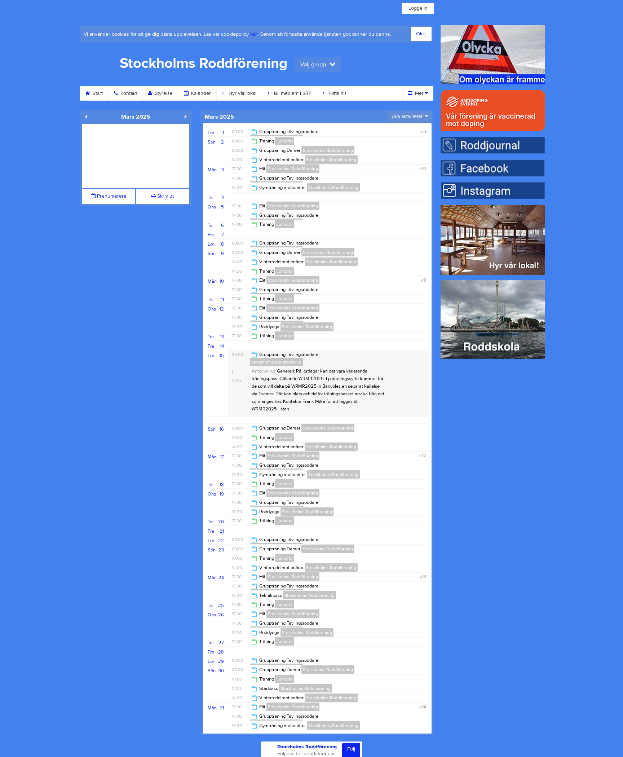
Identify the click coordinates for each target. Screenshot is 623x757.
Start (97, 93)
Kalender (200, 93)
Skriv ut (165, 196)
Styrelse (163, 93)
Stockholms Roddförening (328, 150)
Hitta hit (337, 93)
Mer (419, 93)
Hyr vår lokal (241, 93)
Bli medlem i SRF (292, 93)
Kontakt (128, 93)
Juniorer (285, 141)
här (253, 34)
